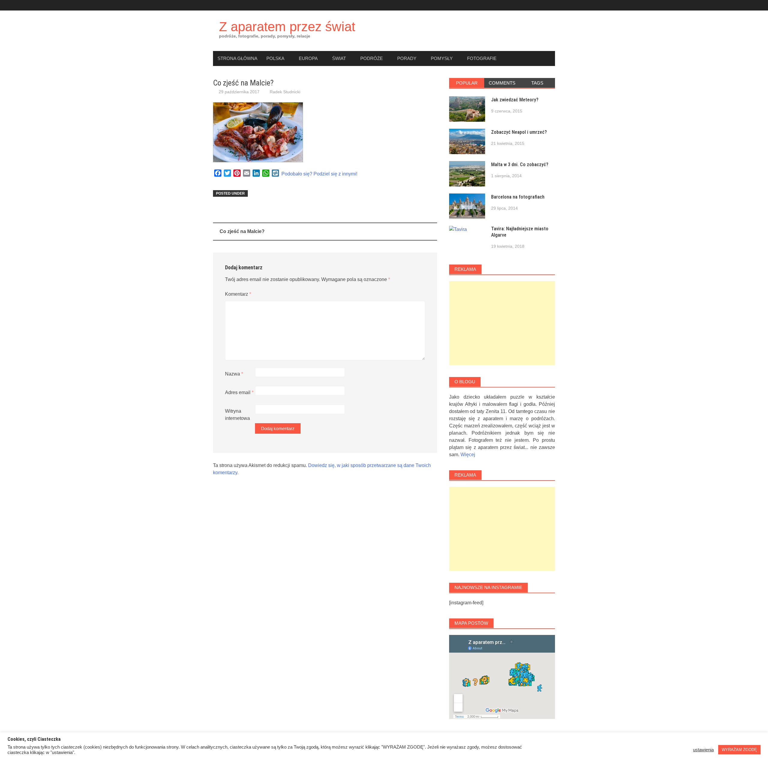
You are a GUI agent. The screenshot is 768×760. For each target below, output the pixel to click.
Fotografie (481, 58)
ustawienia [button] (703, 749)
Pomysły (442, 58)
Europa (308, 58)
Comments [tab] (502, 82)
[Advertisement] (502, 323)
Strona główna (237, 58)
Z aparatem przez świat (287, 26)
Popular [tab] (467, 82)
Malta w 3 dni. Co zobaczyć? (519, 164)
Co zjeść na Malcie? (242, 231)
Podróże (371, 58)
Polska (275, 58)
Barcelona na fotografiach (517, 197)
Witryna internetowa (237, 414)
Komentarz (238, 294)
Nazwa (234, 373)
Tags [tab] (537, 82)
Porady (406, 58)
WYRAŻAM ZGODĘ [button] (739, 749)
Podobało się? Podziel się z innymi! (319, 173)
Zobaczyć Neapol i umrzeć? (519, 132)
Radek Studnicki (285, 91)
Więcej (467, 454)
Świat (339, 58)
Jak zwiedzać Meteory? (514, 100)
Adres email (239, 392)
